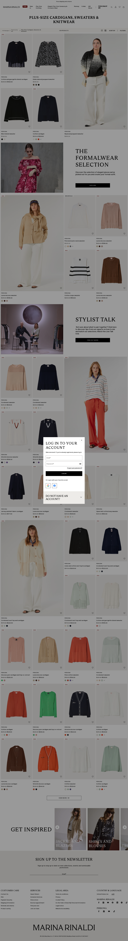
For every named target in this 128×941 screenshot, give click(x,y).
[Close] (82, 440)
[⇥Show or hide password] (80, 464)
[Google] (48, 485)
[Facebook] (54, 485)
